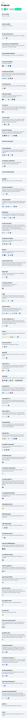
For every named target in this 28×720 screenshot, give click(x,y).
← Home (3, 2)
